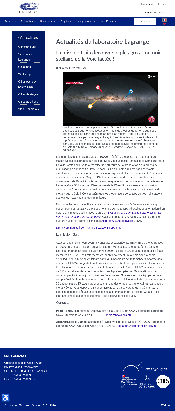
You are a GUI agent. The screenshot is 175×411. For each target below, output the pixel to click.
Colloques (24, 66)
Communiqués (27, 46)
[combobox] (145, 21)
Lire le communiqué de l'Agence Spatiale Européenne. (89, 227)
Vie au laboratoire (29, 109)
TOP (164, 405)
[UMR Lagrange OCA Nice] (73, 8)
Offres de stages (28, 94)
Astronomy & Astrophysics (117, 220)
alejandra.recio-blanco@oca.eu (137, 325)
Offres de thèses (28, 101)
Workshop (24, 74)
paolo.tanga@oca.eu (118, 314)
